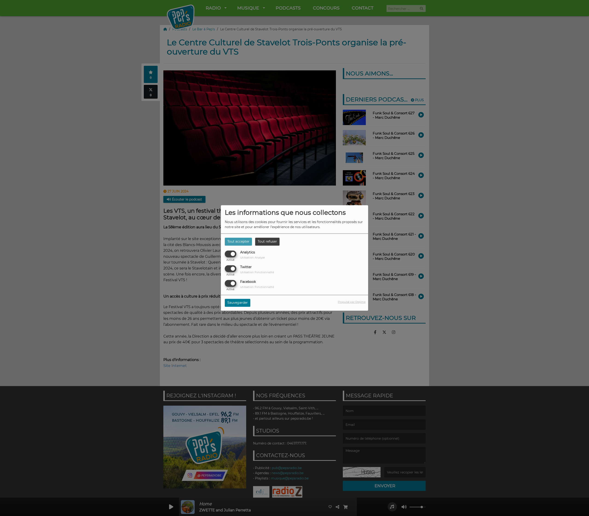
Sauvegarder (237, 303)
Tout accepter (238, 241)
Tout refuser (267, 241)
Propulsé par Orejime (352, 302)
